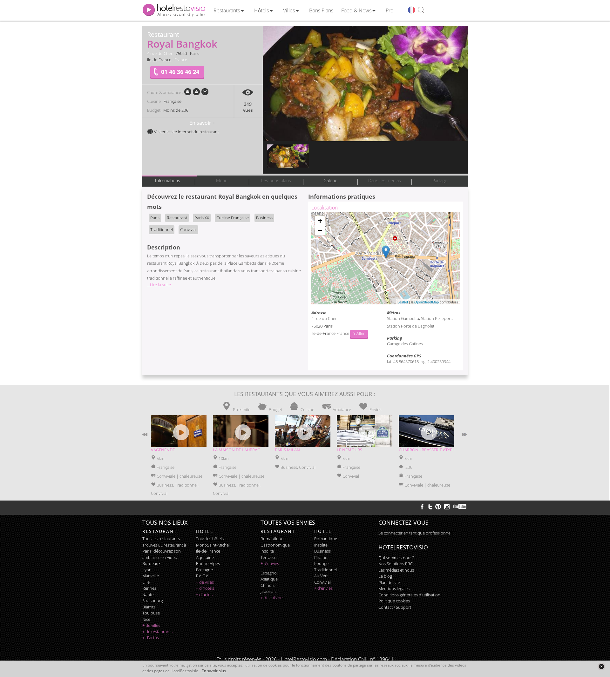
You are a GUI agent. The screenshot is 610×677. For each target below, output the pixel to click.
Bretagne (204, 570)
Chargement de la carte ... (384, 258)
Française (172, 101)
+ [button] (320, 221)
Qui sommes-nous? (396, 558)
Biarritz (148, 607)
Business (264, 218)
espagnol (269, 573)
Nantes (148, 594)
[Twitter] (430, 506)
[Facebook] (422, 506)
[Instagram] (447, 507)
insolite (267, 551)
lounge (321, 563)
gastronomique (275, 545)
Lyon (147, 570)
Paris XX (201, 218)
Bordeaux (151, 563)
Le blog (385, 576)
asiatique (269, 579)
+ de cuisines (272, 598)
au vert (321, 576)
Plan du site (389, 582)
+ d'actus (150, 637)
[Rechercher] (421, 10)
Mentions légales (394, 588)
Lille (146, 582)
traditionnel (325, 570)
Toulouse (151, 613)
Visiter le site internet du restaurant (186, 132)
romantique (272, 538)
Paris (194, 53)
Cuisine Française (232, 218)
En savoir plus (214, 671)
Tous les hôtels (210, 538)
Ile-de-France (159, 60)
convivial (322, 582)
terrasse (268, 557)
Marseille (150, 576)
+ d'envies (270, 563)
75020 (181, 53)
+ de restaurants (157, 631)
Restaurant (177, 218)
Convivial (188, 229)
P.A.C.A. (202, 576)
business (322, 551)
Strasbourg (152, 600)
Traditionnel (161, 229)
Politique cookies (394, 601)
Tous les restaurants (161, 538)
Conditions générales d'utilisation (409, 595)
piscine (320, 557)
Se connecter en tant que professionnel (414, 533)
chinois (267, 585)
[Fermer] (601, 666)
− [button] (320, 231)
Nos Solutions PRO (395, 564)
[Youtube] (460, 506)
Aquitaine (205, 557)
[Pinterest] (438, 506)
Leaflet (402, 301)
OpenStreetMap (426, 301)
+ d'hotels (205, 588)
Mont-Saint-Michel (213, 545)
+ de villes (151, 625)
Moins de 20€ (175, 110)
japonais (268, 591)
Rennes (149, 588)
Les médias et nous (396, 570)
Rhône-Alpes (208, 563)
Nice (146, 619)
